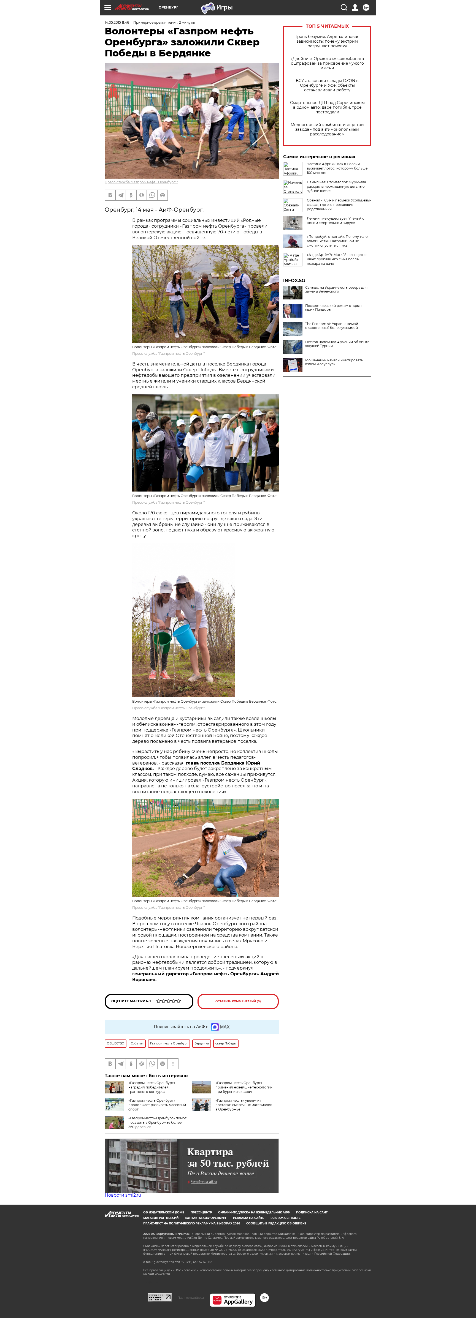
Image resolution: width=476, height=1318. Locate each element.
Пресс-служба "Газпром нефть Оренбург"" (141, 182)
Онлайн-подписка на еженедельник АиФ (254, 1212)
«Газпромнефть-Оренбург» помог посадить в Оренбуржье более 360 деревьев (157, 1122)
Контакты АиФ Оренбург (206, 1218)
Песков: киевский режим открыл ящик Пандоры (333, 308)
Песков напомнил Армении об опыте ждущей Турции (337, 344)
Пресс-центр (201, 1212)
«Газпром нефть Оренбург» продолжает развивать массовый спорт (157, 1104)
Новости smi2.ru (123, 1195)
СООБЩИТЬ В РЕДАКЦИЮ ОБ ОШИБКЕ (276, 1223)
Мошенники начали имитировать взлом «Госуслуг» (334, 362)
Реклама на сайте (248, 1218)
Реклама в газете (286, 1218)
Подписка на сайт (312, 1212)
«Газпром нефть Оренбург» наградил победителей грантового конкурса (151, 1087)
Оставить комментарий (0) (238, 1001)
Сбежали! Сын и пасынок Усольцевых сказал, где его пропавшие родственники (339, 204)
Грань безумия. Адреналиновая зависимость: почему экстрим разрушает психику (327, 41)
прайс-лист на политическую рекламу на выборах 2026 (191, 1223)
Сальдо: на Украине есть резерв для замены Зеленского (336, 289)
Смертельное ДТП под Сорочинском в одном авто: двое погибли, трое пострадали (327, 107)
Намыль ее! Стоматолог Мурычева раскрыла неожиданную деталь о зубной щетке (336, 186)
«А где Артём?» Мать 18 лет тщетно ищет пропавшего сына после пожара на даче (337, 259)
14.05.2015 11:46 (117, 22)
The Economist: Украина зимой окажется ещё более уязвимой (331, 326)
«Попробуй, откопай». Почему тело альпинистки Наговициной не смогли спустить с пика (337, 240)
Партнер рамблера (191, 1297)
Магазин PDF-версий (160, 1218)
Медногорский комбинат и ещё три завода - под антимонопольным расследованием (327, 129)
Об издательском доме (163, 1212)
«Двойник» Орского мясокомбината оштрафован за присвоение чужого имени (327, 63)
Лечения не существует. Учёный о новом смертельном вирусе (335, 220)
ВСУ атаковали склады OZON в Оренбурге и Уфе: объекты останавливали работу (327, 85)
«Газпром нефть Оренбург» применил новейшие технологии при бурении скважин (243, 1087)
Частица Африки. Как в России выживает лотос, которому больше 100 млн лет (337, 168)
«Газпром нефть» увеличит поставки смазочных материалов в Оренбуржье (243, 1104)
